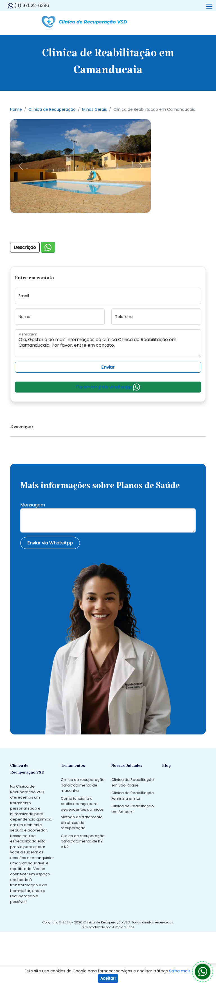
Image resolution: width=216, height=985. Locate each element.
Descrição (25, 247)
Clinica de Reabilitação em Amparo (132, 808)
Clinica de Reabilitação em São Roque (132, 782)
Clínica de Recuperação (52, 109)
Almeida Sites (123, 927)
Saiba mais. (180, 971)
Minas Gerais (94, 109)
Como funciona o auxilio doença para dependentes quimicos (82, 804)
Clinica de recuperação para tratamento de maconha (83, 785)
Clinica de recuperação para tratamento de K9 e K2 (83, 841)
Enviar (108, 367)
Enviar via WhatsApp (50, 543)
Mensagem (32, 505)
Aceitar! (108, 978)
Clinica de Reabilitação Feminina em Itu (132, 795)
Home (16, 109)
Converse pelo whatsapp (104, 387)
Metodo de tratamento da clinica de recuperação (82, 822)
